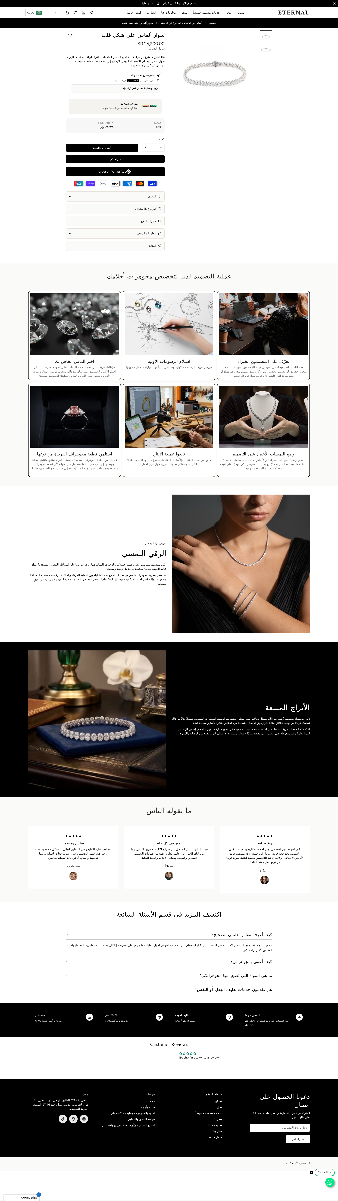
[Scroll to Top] (7, 1182)
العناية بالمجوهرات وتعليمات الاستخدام (133, 1113)
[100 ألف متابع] (84, 1119)
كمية (162, 139)
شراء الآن (115, 159)
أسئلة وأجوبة (148, 1107)
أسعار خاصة (134, 12)
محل (228, 12)
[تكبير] (181, 38)
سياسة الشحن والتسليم (141, 1119)
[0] (67, 13)
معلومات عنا (168, 12)
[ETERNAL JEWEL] (293, 12)
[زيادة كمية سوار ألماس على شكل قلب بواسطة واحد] (145, 147)
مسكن (240, 12)
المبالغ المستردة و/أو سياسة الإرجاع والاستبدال (128, 1125)
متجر (184, 12)
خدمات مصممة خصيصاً (206, 12)
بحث (152, 1101)
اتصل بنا (151, 12)
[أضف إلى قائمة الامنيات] (70, 35)
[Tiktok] (63, 1119)
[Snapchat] (73, 1119)
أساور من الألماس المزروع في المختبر (181, 22)
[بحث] (92, 13)
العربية (31, 12)
